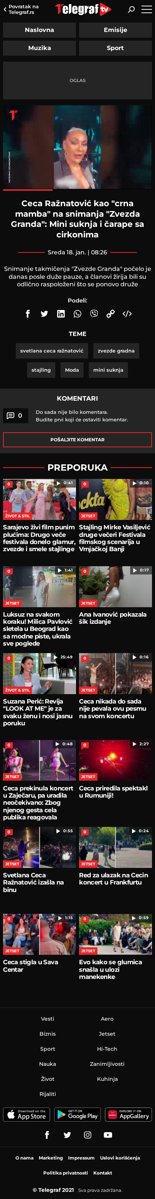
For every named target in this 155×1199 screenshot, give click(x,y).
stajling (41, 370)
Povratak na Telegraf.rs (24, 9)
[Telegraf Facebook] (47, 1135)
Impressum (81, 1158)
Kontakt (102, 1173)
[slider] (77, 190)
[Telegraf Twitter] (67, 1135)
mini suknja (108, 370)
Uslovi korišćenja (120, 1158)
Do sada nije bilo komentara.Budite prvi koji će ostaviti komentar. (82, 415)
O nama (24, 1158)
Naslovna (39, 29)
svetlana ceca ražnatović (52, 351)
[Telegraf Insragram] (87, 1135)
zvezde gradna (116, 351)
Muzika (39, 48)
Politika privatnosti (65, 1173)
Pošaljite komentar (77, 439)
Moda (72, 370)
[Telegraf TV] (107, 1135)
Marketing (51, 1158)
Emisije (115, 29)
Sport (115, 48)
